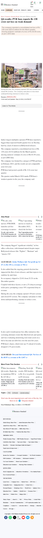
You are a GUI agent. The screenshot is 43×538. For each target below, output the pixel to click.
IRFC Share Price (22, 425)
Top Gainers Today (33, 442)
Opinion (15, 491)
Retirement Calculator (28, 458)
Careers (5, 508)
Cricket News (29, 485)
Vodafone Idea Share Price (23, 432)
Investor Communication (17, 502)
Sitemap (32, 505)
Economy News (32, 491)
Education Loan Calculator (10, 464)
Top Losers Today (21, 442)
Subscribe (38, 505)
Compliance (6, 505)
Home (2, 10)
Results (23, 10)
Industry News (36, 488)
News (29, 10)
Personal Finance (7, 488)
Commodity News (7, 485)
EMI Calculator (7, 458)
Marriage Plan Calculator (25, 464)
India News (6, 494)
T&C (20, 499)
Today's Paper (6, 499)
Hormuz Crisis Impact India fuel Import (20, 445)
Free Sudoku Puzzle (35, 471)
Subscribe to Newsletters (22, 471)
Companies (9, 10)
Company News (15, 482)
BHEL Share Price (24, 428)
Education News (7, 491)
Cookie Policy (37, 499)
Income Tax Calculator (9, 455)
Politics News (14, 494)
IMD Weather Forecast (23, 439)
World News (28, 488)
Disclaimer (5, 502)
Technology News (18, 488)
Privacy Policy (28, 499)
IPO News (32, 482)
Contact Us (14, 505)
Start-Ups (17, 10)
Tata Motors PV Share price (10, 428)
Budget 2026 (23, 494)
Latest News (6, 482)
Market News (24, 482)
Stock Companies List (8, 471)
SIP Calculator (17, 458)
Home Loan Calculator (22, 461)
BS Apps (11, 508)
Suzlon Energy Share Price (10, 422)
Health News (23, 491)
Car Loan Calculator (8, 461)
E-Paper (36, 10)
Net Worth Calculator (35, 455)
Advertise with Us (23, 505)
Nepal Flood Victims (36, 439)
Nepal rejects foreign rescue (10, 448)
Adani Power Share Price (9, 425)
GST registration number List (32, 502)
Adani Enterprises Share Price (26, 422)
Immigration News (18, 485)
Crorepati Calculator (22, 455)
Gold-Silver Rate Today (9, 442)
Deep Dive (5, 445)
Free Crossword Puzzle (9, 474)
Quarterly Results (15, 16)
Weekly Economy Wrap (9, 439)
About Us (15, 499)
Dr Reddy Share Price (8, 432)
